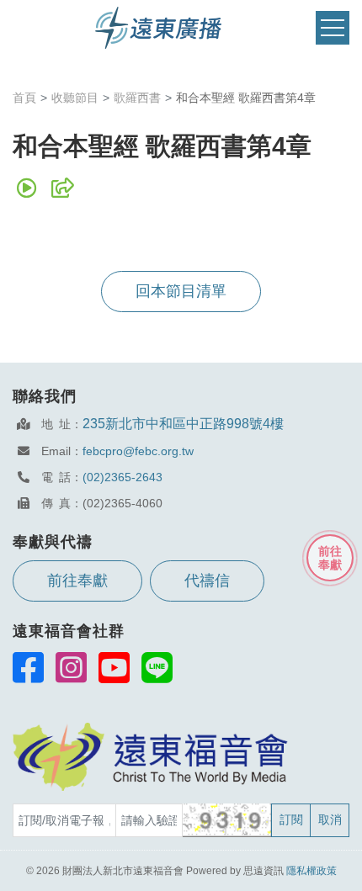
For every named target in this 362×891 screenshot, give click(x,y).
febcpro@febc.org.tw (138, 451)
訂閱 (291, 819)
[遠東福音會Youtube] (114, 667)
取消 (330, 819)
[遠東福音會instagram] (71, 667)
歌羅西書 (137, 97)
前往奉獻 (77, 580)
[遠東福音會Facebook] (28, 667)
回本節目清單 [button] (181, 291)
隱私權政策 (311, 871)
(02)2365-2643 (122, 477)
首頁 (24, 97)
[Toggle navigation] (332, 28)
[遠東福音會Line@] (157, 667)
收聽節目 (74, 97)
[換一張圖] (228, 820)
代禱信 (207, 580)
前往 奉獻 (330, 558)
